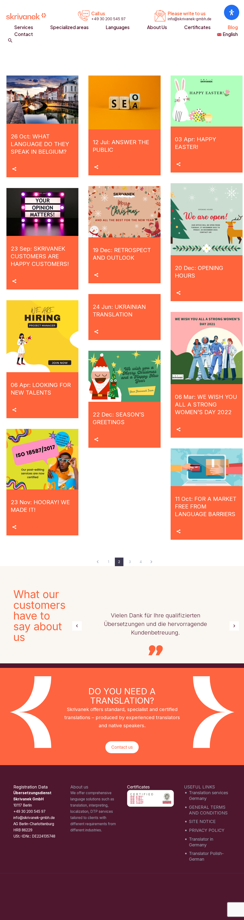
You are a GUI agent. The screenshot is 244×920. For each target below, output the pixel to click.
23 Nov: (40, 506)
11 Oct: (205, 506)
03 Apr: (195, 143)
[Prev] (97, 562)
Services (23, 27)
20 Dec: (199, 271)
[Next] (151, 562)
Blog (233, 27)
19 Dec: (122, 254)
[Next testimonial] (234, 626)
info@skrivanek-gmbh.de (34, 817)
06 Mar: (206, 404)
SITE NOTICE (202, 821)
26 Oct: (40, 144)
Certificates (197, 27)
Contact (23, 34)
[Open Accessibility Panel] (231, 12)
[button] (10, 40)
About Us (157, 27)
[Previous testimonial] (77, 626)
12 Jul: (121, 146)
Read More (35, 169)
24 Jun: (119, 310)
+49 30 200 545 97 (29, 811)
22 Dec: (118, 418)
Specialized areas (69, 27)
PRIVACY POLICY (206, 830)
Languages (118, 27)
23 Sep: (40, 256)
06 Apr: (41, 388)
